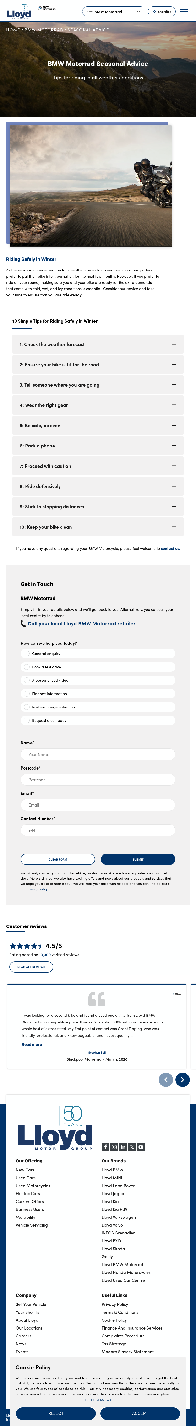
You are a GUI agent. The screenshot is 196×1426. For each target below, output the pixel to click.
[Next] (182, 1080)
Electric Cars (28, 1193)
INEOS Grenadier (118, 1233)
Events (22, 1351)
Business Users (30, 1209)
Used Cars (26, 1178)
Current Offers (30, 1201)
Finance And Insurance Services (132, 1328)
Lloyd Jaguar (114, 1193)
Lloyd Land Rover (118, 1185)
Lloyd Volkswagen (119, 1217)
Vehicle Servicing (32, 1225)
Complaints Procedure (123, 1336)
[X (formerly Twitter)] (132, 1149)
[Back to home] (19, 11)
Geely (107, 1256)
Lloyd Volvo (112, 1225)
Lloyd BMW (112, 1170)
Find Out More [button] (97, 1399)
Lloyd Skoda (113, 1248)
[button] (56, 1413)
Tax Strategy (114, 1343)
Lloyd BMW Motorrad (122, 1264)
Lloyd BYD (111, 1241)
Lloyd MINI (112, 1178)
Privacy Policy (115, 1304)
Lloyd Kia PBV (114, 1209)
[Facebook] (105, 1149)
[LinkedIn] (123, 1149)
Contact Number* (38, 818)
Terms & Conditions (120, 1312)
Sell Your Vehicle (31, 1304)
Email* (27, 793)
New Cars (25, 1170)
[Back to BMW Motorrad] (46, 11)
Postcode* (31, 768)
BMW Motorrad (44, 29)
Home (13, 29)
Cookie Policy (114, 1320)
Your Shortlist (28, 1312)
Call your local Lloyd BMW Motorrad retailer (82, 623)
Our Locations (29, 1328)
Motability (25, 1217)
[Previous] (166, 1080)
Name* (28, 742)
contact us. (170, 548)
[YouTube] (141, 1149)
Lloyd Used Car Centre (123, 1280)
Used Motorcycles (33, 1185)
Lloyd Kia (110, 1201)
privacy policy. (37, 889)
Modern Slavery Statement (128, 1351)
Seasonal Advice (88, 29)
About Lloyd (27, 1320)
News (21, 1343)
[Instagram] (114, 1149)
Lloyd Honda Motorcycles (126, 1272)
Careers (23, 1336)
